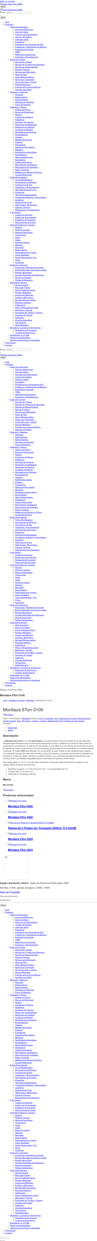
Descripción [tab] (12, 727)
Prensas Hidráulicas (23, 292)
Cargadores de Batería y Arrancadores (30, 197)
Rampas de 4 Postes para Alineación (30, 64)
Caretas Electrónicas (23, 175)
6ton (56, 718)
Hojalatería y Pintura (18, 107)
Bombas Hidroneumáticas (25, 300)
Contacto (8, 345)
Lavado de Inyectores (23, 215)
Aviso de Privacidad (10, 892)
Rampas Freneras (22, 69)
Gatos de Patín (21, 74)
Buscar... (3, 12)
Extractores (19, 192)
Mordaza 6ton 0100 (55, 721)
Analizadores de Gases (24, 49)
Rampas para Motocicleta (25, 72)
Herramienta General (18, 282)
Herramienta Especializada (26, 195)
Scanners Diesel (21, 32)
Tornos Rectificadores (24, 180)
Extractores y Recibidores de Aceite (29, 267)
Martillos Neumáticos (23, 139)
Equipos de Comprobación (25, 217)
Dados (17, 240)
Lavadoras (19, 200)
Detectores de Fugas (23, 202)
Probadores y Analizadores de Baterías (30, 47)
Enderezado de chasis (68, 718)
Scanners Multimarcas (24, 29)
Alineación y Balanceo (19, 92)
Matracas (19, 245)
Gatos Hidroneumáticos (24, 77)
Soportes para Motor (23, 89)
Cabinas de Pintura (22, 109)
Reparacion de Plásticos (24, 127)
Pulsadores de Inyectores (25, 220)
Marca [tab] (10, 730)
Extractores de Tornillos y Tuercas (28, 312)
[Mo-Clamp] (8, 714)
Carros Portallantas (23, 104)
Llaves (17, 237)
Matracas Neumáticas (24, 232)
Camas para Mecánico (24, 295)
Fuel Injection (15, 212)
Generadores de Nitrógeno (26, 182)
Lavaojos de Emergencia (25, 332)
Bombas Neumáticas (23, 272)
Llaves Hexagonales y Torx (26, 257)
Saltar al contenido (7, 1)
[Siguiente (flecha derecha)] (4, 1240)
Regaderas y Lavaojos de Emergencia (25, 327)
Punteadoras (20, 144)
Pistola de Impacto (22, 230)
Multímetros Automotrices (25, 54)
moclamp (35, 721)
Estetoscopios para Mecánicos (27, 210)
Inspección (19, 317)
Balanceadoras (21, 97)
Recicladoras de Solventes (25, 132)
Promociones (10, 342)
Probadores (20, 42)
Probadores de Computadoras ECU (29, 44)
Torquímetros (20, 235)
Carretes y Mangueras (24, 297)
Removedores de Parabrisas (26, 167)
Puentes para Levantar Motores (28, 87)
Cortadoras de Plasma (24, 117)
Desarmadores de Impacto (26, 252)
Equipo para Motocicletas (20, 337)
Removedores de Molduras (26, 165)
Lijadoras (18, 137)
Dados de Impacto (22, 242)
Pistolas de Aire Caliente (25, 147)
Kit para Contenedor (23, 277)
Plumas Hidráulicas (22, 84)
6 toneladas (48, 718)
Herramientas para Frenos (25, 190)
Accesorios (19, 262)
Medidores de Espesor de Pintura (28, 172)
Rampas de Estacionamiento (26, 67)
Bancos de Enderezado (24, 112)
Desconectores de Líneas (25, 222)
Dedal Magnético (22, 325)
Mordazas (19, 149)
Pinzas (17, 260)
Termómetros (20, 322)
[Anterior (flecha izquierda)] (1, 1240)
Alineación (19, 94)
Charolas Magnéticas (23, 320)
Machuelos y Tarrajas (23, 310)
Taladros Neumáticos (23, 162)
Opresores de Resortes (24, 102)
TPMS (17, 52)
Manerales (19, 247)
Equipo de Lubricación (19, 265)
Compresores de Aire (23, 185)
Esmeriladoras (21, 154)
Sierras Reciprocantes (24, 157)
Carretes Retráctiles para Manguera (29, 275)
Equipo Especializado (18, 177)
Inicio (7, 22)
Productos (9, 24)
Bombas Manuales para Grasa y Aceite (30, 270)
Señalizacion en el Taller (20, 335)
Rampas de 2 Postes (23, 62)
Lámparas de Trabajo (23, 315)
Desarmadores (21, 250)
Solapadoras (20, 159)
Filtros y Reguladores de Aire (26, 307)
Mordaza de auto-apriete (74, 721)
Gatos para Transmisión (24, 79)
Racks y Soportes (22, 170)
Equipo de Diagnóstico (19, 27)
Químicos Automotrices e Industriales (25, 340)
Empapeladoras (21, 134)
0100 (41, 718)
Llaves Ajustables (22, 255)
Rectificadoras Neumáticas (26, 152)
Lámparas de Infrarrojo (24, 122)
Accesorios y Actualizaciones (26, 57)
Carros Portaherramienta (25, 290)
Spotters (18, 114)
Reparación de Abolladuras (26, 124)
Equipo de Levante (17, 59)
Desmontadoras (21, 99)
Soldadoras (19, 119)
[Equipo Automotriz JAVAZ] (11, 9)
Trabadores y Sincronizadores (27, 187)
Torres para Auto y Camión (26, 82)
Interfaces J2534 (22, 39)
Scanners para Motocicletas (26, 34)
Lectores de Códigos (23, 37)
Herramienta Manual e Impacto (22, 225)
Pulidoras (19, 142)
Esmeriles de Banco (23, 302)
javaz (19, 721)
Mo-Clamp (26, 721)
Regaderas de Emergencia (26, 330)
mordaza (43, 721)
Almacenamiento (22, 285)
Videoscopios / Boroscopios (26, 205)
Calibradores (20, 305)
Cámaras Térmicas (22, 207)
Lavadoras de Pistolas (24, 129)
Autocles (18, 227)
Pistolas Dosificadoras (24, 280)
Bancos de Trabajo (22, 287)
